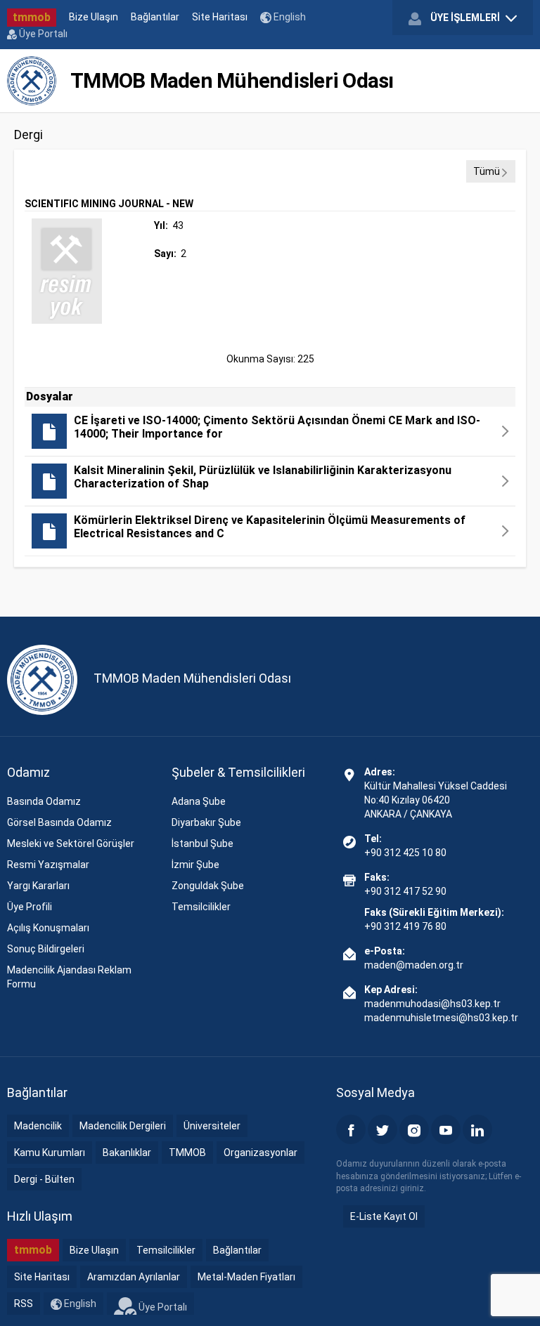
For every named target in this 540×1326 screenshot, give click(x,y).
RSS (23, 1303)
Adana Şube (199, 801)
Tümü (486, 171)
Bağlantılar (155, 16)
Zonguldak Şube (208, 885)
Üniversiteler (212, 1125)
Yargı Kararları (38, 885)
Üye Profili (29, 906)
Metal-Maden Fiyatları (246, 1276)
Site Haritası (220, 16)
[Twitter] (382, 1129)
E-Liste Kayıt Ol (384, 1216)
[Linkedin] (477, 1129)
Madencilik (38, 1125)
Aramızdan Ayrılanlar (133, 1276)
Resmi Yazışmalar (48, 864)
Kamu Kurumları (49, 1152)
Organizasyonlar (260, 1152)
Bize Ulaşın (93, 16)
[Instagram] (414, 1129)
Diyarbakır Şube (206, 822)
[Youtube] (446, 1129)
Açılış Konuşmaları (48, 927)
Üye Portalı (42, 33)
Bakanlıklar (127, 1152)
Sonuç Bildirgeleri (45, 948)
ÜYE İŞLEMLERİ (465, 17)
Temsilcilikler (201, 906)
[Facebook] (351, 1129)
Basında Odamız (44, 801)
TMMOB (187, 1152)
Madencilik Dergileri (122, 1125)
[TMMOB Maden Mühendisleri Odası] (31, 80)
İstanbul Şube (202, 843)
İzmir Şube (195, 864)
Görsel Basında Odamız (59, 822)
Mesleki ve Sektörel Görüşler (70, 843)
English (288, 16)
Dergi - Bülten (44, 1179)
